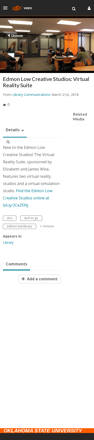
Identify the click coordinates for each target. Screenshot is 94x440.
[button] (7, 8)
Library (8, 242)
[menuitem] (74, 9)
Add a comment (42, 279)
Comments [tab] (16, 264)
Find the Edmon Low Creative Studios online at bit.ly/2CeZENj (27, 198)
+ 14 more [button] (47, 226)
